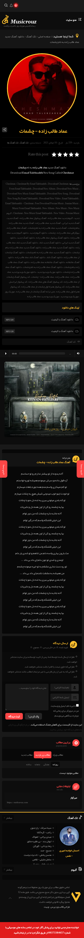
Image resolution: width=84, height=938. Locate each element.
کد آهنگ (71, 341)
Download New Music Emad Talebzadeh (26, 193)
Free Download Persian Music (49, 203)
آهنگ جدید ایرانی (71, 223)
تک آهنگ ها (13, 142)
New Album (48, 208)
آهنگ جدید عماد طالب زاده (48, 223)
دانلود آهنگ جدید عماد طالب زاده (58, 247)
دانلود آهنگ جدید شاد (50, 242)
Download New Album (44, 188)
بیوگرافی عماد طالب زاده (68, 232)
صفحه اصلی (44, 36)
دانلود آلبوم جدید (38, 232)
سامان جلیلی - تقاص (41, 859)
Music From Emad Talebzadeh (26, 208)
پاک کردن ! (33, 716)
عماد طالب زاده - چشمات (42, 276)
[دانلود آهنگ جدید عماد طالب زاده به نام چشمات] (42, 122)
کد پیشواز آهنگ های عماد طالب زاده (45, 281)
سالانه (28, 764)
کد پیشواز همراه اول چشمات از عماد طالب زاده (42, 286)
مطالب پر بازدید (42, 754)
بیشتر (9, 817)
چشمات (51, 232)
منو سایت (71, 20)
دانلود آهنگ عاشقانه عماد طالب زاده (48, 262)
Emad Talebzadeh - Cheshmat (19, 203)
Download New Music (67, 188)
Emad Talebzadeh (70, 198)
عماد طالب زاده (62, 276)
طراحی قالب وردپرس (60, 906)
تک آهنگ (31, 36)
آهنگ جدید (12, 218)
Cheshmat (10, 183)
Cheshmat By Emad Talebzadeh (31, 183)
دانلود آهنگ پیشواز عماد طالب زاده (52, 237)
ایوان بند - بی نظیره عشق (39, 841)
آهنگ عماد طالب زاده (17, 227)
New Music (61, 208)
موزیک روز (10, 291)
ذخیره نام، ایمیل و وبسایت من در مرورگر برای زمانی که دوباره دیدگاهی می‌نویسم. (65, 710)
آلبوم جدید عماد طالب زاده (60, 218)
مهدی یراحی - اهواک (41, 837)
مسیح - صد (45, 850)
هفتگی (46, 764)
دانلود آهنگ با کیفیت (62, 319)
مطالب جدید (26, 754)
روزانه (55, 764)
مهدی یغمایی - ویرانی (41, 864)
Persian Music (73, 213)
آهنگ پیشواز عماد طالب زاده (33, 218)
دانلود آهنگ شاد (54, 257)
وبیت (46, 906)
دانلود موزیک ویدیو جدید (49, 271)
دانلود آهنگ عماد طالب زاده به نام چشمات (42, 267)
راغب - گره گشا (44, 832)
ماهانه (37, 764)
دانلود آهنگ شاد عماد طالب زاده (30, 257)
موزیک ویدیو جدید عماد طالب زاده (43, 296)
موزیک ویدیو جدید (69, 296)
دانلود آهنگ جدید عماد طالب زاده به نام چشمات (48, 252)
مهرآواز (73, 797)
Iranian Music (71, 203)
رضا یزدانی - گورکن (42, 846)
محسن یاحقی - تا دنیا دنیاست (37, 855)
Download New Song (57, 193)
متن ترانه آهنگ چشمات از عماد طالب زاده (35, 291)
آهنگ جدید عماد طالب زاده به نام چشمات (47, 227)
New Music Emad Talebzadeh (38, 213)
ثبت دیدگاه (14, 716)
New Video (59, 213)
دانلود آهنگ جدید (26, 237)
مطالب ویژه (58, 754)
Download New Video (50, 198)
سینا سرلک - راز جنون (40, 828)
